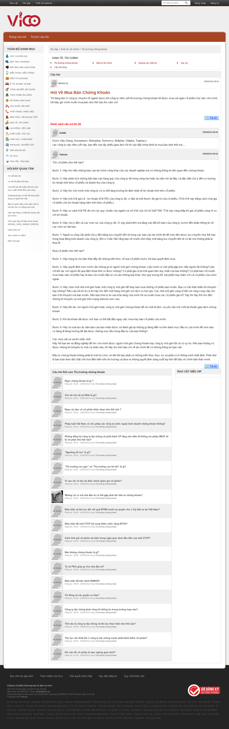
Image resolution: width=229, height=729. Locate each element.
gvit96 (62, 133)
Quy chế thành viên (134, 676)
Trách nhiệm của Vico (51, 676)
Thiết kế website (43, 3)
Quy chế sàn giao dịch (21, 676)
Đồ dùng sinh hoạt (20, 100)
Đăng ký (215, 3)
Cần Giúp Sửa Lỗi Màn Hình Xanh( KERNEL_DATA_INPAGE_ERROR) (23, 222)
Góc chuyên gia (18, 56)
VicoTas (25, 20)
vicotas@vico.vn (43, 691)
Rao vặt (14, 3)
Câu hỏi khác (60, 67)
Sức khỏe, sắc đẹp (20, 106)
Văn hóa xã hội (18, 150)
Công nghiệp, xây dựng (22, 89)
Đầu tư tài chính (104, 63)
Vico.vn (24, 697)
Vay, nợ (184, 63)
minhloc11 (63, 83)
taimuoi (63, 154)
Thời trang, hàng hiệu (22, 112)
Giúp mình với (14, 230)
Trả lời (213, 117)
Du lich (14, 156)
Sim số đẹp (113, 710)
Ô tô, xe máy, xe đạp (20, 84)
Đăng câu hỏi (17, 36)
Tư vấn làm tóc (14, 176)
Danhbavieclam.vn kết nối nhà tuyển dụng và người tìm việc (23, 197)
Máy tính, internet (20, 62)
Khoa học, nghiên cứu (22, 145)
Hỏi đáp (26, 3)
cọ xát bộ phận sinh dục (18, 181)
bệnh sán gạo (14, 241)
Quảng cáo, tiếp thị (147, 63)
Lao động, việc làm (20, 128)
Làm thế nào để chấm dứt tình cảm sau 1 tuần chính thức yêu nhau (23, 188)
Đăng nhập (200, 3)
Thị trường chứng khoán (66, 63)
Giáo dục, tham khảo (21, 139)
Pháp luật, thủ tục (20, 134)
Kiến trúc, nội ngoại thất (24, 117)
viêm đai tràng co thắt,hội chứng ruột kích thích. (24, 214)
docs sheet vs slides (17, 235)
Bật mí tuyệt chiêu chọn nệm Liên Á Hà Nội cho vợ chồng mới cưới (23, 205)
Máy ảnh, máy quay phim (22, 67)
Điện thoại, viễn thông (22, 73)
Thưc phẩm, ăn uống (21, 95)
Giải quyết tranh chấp (81, 676)
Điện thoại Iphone (98, 710)
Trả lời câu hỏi (40, 36)
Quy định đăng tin (108, 676)
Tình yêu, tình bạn (19, 161)
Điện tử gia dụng (19, 78)
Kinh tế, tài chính (19, 123)
